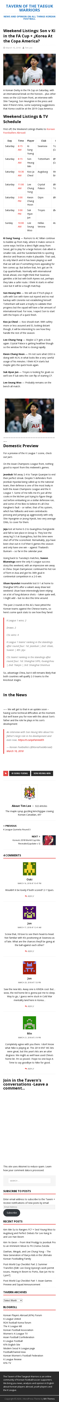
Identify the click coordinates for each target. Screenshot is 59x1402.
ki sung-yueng (20, 773)
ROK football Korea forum (17, 1322)
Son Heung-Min (42, 773)
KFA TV (7, 1362)
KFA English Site (11, 1344)
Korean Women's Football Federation (23, 1355)
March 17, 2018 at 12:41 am (29, 927)
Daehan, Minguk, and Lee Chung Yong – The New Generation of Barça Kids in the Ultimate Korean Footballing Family (27, 1255)
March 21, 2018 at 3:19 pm (29, 1037)
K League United (12, 1318)
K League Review (12, 1359)
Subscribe (12, 1212)
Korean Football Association (18, 1330)
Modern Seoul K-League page (19, 1348)
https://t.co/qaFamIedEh (31, 739)
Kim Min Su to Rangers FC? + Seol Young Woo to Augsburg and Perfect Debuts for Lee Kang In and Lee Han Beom (29, 1233)
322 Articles (41, 806)
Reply (31, 896)
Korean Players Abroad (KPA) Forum (22, 1315)
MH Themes (49, 1398)
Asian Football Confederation (18, 1337)
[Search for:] (29, 1181)
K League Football (13, 1341)
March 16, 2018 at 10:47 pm (29, 883)
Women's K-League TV (15, 1333)
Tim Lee (28, 47)
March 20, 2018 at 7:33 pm (29, 982)
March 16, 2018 (13, 47)
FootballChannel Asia (14, 1351)
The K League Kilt (12, 1326)
